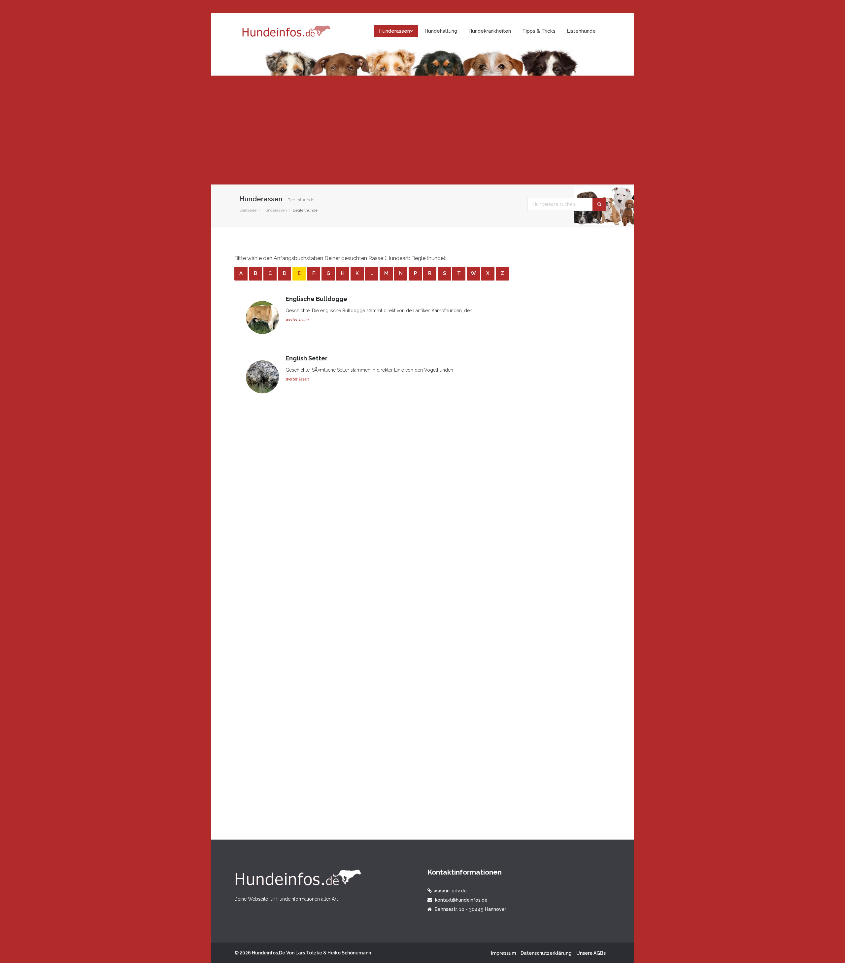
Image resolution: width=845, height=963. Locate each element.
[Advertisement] (422, 130)
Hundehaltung (440, 31)
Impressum (503, 953)
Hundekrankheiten (489, 31)
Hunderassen (274, 210)
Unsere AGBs (591, 953)
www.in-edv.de (450, 890)
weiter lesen (297, 319)
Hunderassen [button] (394, 31)
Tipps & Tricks (539, 31)
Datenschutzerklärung (546, 953)
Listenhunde (581, 31)
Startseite (247, 210)
